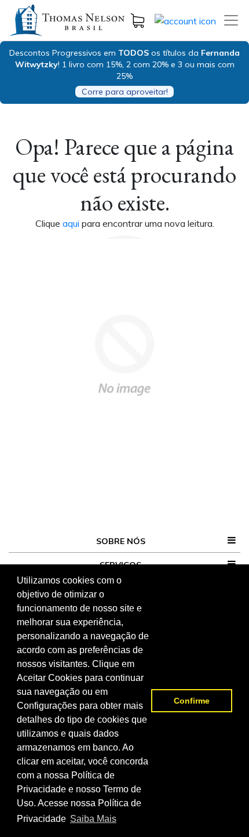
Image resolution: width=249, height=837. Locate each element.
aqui (72, 223)
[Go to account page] (185, 20)
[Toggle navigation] (231, 20)
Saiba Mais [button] (93, 819)
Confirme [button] (192, 700)
